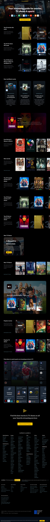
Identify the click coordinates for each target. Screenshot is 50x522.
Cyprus (12, 451)
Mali (35, 458)
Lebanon (43, 456)
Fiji (42, 438)
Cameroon (36, 441)
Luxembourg (20, 439)
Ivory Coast (36, 451)
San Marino (20, 457)
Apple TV (22, 490)
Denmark (12, 454)
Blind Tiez (41, 487)
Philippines (28, 445)
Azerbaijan (13, 441)
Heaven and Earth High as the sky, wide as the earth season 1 (5, 503)
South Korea (28, 448)
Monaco (19, 445)
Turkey (19, 467)
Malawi (35, 457)
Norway (19, 450)
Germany (12, 460)
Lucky (12, 490)
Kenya (35, 452)
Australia (44, 437)
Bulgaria (12, 448)
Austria (12, 439)
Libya (35, 454)
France (12, 458)
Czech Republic (13, 452)
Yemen (43, 467)
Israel (43, 452)
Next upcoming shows (4, 495)
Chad (35, 445)
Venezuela (5, 461)
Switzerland (20, 465)
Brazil (4, 448)
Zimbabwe (36, 477)
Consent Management (14, 513)
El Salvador (28, 458)
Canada (4, 438)
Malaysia (28, 442)
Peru (3, 458)
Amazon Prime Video (24, 487)
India (27, 438)
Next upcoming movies (43, 484)
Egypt (43, 449)
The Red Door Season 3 (4, 499)
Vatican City (20, 471)
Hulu (21, 491)
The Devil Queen (42, 488)
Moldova (19, 444)
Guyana (4, 455)
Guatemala (28, 459)
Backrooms (3, 487)
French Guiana (5, 454)
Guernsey (12, 464)
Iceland (12, 467)
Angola (35, 438)
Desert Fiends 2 (42, 490)
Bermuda (4, 437)
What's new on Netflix (33, 486)
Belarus (12, 442)
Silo (11, 488)
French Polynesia (45, 439)
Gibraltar (12, 461)
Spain (19, 463)
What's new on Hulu (33, 492)
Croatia (12, 450)
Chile (4, 449)
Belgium (12, 444)
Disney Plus (22, 488)
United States (5, 441)
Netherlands (20, 448)
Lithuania (20, 438)
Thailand (28, 451)
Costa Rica (28, 456)
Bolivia (4, 446)
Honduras (28, 461)
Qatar (43, 461)
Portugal (19, 452)
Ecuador (4, 452)
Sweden (19, 464)
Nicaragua (28, 462)
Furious (12, 486)
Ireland (12, 468)
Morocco (36, 461)
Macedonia (20, 441)
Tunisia (35, 473)
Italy (11, 470)
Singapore (28, 447)
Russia (19, 455)
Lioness (12, 491)
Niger (35, 464)
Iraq (43, 451)
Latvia (12, 473)
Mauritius (36, 460)
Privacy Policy (6, 513)
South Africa (36, 470)
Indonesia (28, 439)
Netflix (22, 486)
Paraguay (4, 456)
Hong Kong (28, 437)
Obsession (2, 486)
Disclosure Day (3, 491)
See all (32, 295)
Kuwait (43, 455)
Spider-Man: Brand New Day (5, 490)
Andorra (12, 438)
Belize (27, 455)
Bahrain (43, 448)
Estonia (12, 455)
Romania (19, 454)
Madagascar (36, 455)
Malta (19, 442)
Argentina (4, 445)
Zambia (35, 476)
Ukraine (19, 468)
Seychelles (36, 468)
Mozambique (36, 463)
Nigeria (35, 465)
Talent (10, 513)
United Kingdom (21, 470)
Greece (12, 463)
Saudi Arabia (44, 462)
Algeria (35, 437)
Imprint (2, 513)
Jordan (43, 454)
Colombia (4, 451)
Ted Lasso (12, 487)
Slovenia (19, 461)
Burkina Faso (36, 439)
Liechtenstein (20, 437)
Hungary (12, 465)
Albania (12, 437)
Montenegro (20, 447)
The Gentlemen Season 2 (5, 498)
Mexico (4, 439)
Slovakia (19, 460)
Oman (43, 458)
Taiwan (27, 450)
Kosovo (12, 471)
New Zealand (44, 441)
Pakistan (28, 444)
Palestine (44, 459)
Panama (27, 464)
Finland (12, 457)
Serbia (19, 458)
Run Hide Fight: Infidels (43, 486)
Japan (27, 441)
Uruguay (4, 459)
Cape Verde (36, 444)
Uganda (35, 474)
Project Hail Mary (4, 488)
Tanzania (36, 471)
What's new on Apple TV (34, 491)
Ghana (35, 450)
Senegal (35, 467)
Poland (19, 451)
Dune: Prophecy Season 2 (5, 497)
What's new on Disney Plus (34, 489)
